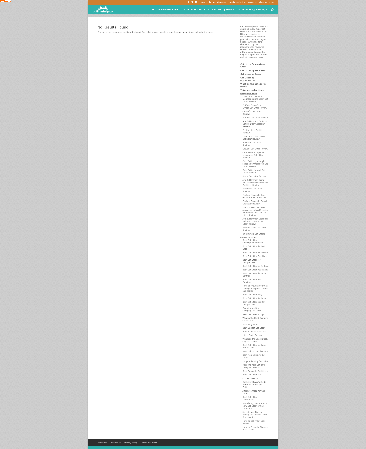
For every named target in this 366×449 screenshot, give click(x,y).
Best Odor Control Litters (255, 351)
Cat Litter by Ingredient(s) (251, 9)
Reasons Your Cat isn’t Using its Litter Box (253, 366)
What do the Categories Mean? (213, 2)
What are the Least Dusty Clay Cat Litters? (255, 340)
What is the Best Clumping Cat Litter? (255, 319)
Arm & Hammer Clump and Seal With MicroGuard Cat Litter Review (255, 182)
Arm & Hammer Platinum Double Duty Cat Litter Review (254, 124)
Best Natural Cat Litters (254, 331)
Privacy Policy (130, 442)
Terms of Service (149, 442)
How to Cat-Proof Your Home (253, 422)
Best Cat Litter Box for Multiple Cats (253, 303)
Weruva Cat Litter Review (255, 117)
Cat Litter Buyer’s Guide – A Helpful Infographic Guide (255, 384)
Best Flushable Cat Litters (255, 371)
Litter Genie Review (252, 335)
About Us (263, 2)
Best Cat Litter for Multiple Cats (251, 261)
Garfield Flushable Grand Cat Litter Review (254, 202)
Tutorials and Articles (237, 2)
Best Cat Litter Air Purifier (255, 252)
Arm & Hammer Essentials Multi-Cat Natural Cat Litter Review (255, 221)
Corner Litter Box (251, 378)
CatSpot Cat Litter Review (255, 148)
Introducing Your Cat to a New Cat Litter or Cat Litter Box (254, 406)
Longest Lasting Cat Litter (255, 361)
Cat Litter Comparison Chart (165, 9)
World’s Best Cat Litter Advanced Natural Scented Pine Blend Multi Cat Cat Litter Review (255, 211)
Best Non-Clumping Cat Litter (253, 356)
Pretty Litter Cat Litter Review (253, 131)
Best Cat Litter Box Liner (254, 256)
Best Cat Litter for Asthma (255, 265)
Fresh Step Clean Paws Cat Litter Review (253, 137)
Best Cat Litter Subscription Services (252, 241)
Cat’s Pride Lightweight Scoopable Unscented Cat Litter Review (255, 164)
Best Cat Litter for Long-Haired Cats (254, 346)
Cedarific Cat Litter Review (251, 112)
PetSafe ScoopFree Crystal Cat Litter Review (254, 106)
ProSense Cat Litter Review (252, 190)
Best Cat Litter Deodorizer (249, 398)
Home (271, 2)
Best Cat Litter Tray (252, 294)
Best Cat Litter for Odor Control (254, 274)
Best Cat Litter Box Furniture (251, 280)
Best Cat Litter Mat (251, 374)
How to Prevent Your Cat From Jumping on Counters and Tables (255, 288)
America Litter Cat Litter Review (254, 229)
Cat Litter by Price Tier (194, 9)
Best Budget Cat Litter (253, 327)
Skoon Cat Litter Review (254, 176)
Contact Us (252, 2)
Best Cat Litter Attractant (255, 269)
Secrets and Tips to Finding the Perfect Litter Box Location (254, 414)
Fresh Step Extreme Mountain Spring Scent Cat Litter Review (255, 99)
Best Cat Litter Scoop (253, 314)
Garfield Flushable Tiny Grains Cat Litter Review (254, 196)
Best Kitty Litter (250, 324)
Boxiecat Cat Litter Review (251, 143)
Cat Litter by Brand (222, 9)
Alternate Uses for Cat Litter (253, 392)
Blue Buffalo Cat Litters (253, 233)
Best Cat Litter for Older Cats (254, 247)
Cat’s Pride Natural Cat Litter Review (253, 171)
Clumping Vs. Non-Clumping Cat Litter (251, 309)
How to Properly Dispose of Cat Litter (255, 428)
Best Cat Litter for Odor (254, 298)
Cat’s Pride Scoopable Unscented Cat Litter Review (253, 155)
